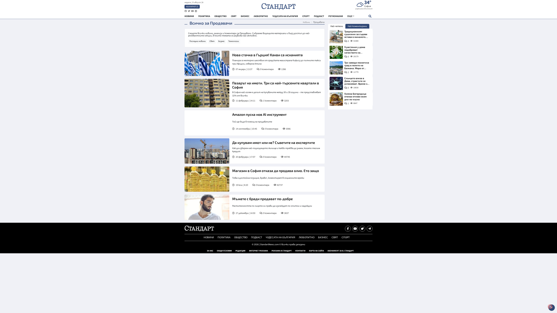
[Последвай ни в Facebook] (348, 229)
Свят (212, 41)
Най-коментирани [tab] (357, 26)
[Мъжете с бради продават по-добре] (207, 207)
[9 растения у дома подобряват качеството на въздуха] (336, 52)
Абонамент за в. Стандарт (341, 250)
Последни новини (197, 41)
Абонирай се (192, 6)
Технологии (233, 41)
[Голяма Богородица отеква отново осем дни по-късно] (336, 99)
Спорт (346, 237)
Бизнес (221, 41)
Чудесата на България (280, 237)
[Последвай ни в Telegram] (369, 229)
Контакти (300, 250)
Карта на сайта (316, 250)
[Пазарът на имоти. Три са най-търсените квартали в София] (207, 93)
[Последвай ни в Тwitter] (362, 229)
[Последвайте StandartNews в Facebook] (186, 11)
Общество (240, 237)
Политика (224, 237)
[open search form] (370, 16)
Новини (306, 22)
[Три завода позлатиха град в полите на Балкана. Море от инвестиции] (336, 67)
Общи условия (224, 250)
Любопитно (306, 237)
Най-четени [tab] (336, 26)
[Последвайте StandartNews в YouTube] (192, 11)
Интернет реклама (258, 250)
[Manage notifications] (550, 306)
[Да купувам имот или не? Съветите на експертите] (207, 151)
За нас (210, 250)
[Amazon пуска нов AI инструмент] (207, 122)
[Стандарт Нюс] (199, 230)
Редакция (240, 250)
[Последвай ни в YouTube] (355, 229)
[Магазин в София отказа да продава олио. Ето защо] (207, 179)
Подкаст (256, 237)
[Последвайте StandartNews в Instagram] (189, 11)
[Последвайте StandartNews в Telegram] (196, 11)
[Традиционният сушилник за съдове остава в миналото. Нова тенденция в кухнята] (336, 36)
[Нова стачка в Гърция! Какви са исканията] (207, 63)
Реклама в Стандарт (282, 250)
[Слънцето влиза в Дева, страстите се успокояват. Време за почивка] (336, 83)
